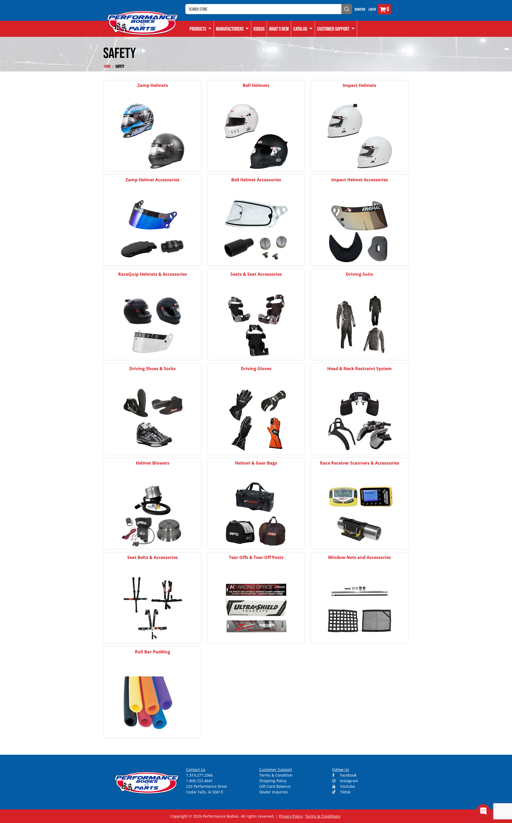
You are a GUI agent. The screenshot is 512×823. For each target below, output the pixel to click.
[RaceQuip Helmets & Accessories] (152, 324)
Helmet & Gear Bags (256, 463)
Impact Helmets (359, 85)
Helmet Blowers (152, 463)
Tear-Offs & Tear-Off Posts (256, 557)
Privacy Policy (291, 816)
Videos (259, 29)
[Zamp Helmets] (152, 135)
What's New (279, 29)
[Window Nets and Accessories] (359, 607)
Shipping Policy (272, 780)
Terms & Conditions (322, 816)
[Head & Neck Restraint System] (359, 419)
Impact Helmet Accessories (359, 180)
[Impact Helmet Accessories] (359, 230)
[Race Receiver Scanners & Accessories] (359, 513)
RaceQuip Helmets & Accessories (152, 274)
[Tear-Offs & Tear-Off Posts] (256, 607)
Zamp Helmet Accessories (152, 180)
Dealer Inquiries (273, 791)
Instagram (348, 780)
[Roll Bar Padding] (152, 702)
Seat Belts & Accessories (152, 557)
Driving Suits (359, 274)
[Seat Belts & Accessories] (152, 607)
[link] (200, 29)
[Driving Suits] (359, 324)
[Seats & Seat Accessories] (256, 324)
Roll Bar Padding (152, 652)
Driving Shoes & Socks (152, 368)
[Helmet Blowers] (152, 513)
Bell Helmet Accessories (256, 180)
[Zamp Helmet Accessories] (152, 230)
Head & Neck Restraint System (359, 368)
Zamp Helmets (152, 85)
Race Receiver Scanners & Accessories (359, 463)
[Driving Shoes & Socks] (152, 419)
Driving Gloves (256, 368)
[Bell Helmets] (256, 135)
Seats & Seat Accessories (256, 274)
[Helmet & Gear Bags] (256, 513)
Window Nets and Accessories (359, 557)
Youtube (347, 786)
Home (107, 66)
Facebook (348, 775)
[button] (303, 29)
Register (360, 9)
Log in (372, 9)
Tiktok (344, 791)
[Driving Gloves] (256, 419)
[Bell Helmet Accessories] (256, 230)
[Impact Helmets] (359, 135)
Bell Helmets (256, 85)
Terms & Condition (276, 775)
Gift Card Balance (274, 786)
